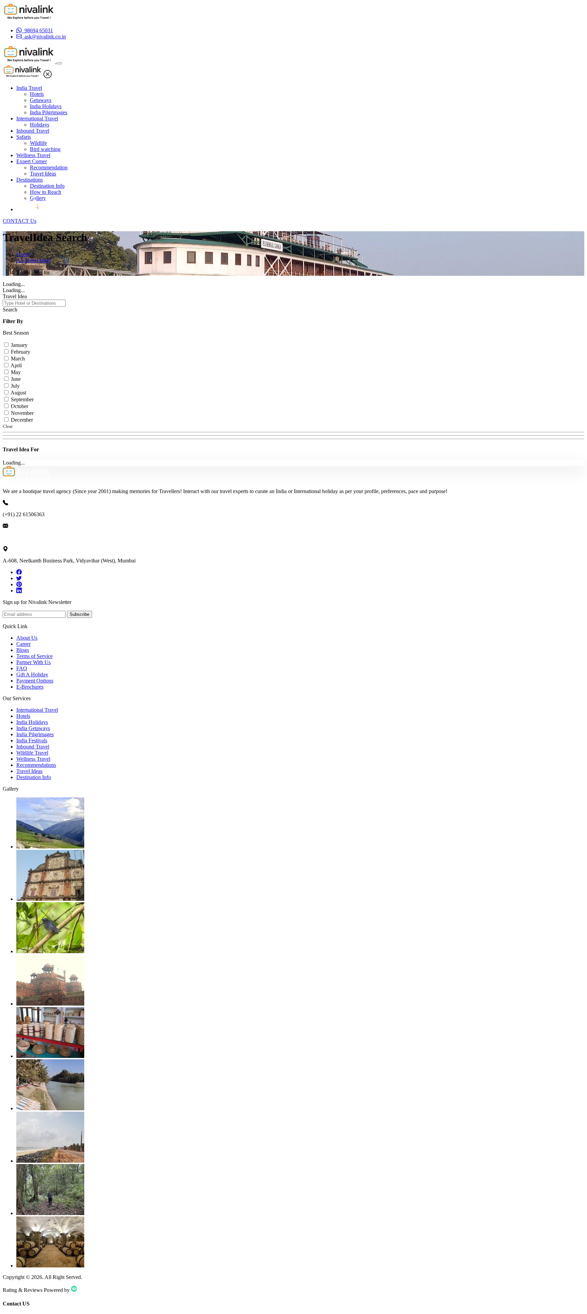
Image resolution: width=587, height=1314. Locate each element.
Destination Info (47, 186)
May (16, 372)
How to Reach (45, 192)
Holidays (39, 125)
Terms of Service (34, 656)
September (22, 399)
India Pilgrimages (48, 112)
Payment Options (34, 681)
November (22, 413)
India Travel (29, 88)
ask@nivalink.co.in (23, 537)
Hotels (37, 94)
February (20, 352)
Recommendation (49, 167)
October (19, 406)
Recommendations (36, 765)
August (18, 392)
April (16, 365)
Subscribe (79, 614)
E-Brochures (29, 687)
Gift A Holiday (32, 674)
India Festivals (31, 740)
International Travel (37, 118)
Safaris (23, 137)
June (16, 379)
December (22, 420)
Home (23, 254)
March (18, 358)
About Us (26, 638)
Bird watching (45, 149)
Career (23, 644)
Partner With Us (33, 662)
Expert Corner (31, 161)
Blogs (22, 650)
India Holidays (45, 106)
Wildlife (38, 143)
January (19, 345)
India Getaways (33, 728)
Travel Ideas (43, 173)
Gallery (38, 198)
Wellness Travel (33, 155)
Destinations (29, 180)
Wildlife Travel (32, 753)
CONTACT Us (19, 221)
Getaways (40, 100)
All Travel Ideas (33, 260)
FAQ (21, 668)
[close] (47, 76)
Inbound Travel (32, 131)
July (15, 386)
